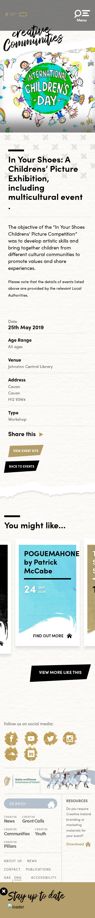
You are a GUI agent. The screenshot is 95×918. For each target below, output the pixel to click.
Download (75, 843)
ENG (17, 878)
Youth (41, 831)
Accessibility (43, 878)
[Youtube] (31, 738)
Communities (17, 831)
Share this (22, 433)
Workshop (17, 419)
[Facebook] (11, 738)
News (10, 819)
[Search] (51, 805)
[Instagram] (69, 738)
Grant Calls (33, 819)
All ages (15, 346)
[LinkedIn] (31, 753)
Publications (38, 870)
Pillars (10, 844)
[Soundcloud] (11, 753)
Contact (12, 870)
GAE (7, 878)
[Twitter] (50, 738)
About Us (13, 861)
